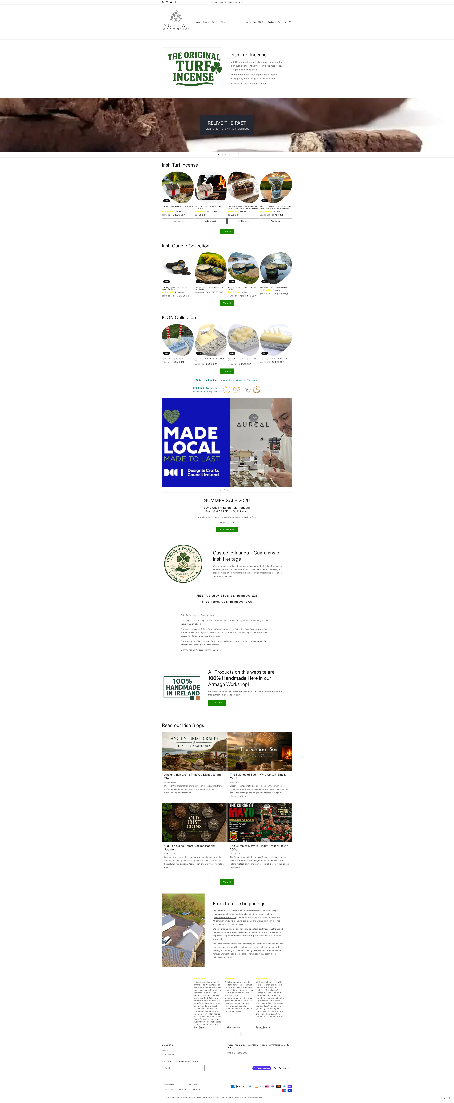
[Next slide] (235, 154)
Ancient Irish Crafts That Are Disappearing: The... (193, 776)
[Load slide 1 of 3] (220, 490)
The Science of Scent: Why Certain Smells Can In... (258, 776)
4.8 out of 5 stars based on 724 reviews (239, 380)
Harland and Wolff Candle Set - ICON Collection (209, 360)
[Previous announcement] (201, 2)
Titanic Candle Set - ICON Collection (274, 359)
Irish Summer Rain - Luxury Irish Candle (276, 287)
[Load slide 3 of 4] (226, 155)
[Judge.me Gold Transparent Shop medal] (226, 389)
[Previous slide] (213, 154)
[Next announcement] (252, 2)
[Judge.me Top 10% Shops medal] (256, 389)
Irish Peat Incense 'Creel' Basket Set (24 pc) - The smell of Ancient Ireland (242, 207)
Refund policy (202, 1097)
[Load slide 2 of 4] (222, 155)
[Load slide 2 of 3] (224, 490)
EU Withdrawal (168, 1055)
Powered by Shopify (188, 1097)
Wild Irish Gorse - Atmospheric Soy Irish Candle (209, 288)
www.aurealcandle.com (225, 917)
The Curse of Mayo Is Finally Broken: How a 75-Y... (259, 847)
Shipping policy (240, 1097)
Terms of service (227, 1097)
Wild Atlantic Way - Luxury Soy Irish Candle (241, 288)
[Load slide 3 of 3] (227, 490)
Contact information (255, 1097)
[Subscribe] (201, 1068)
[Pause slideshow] (241, 154)
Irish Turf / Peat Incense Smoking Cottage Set (208, 207)
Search (165, 1050)
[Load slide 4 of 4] (229, 155)
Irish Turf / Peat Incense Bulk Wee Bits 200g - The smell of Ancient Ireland (275, 207)
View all (227, 231)
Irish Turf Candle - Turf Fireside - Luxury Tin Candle (175, 288)
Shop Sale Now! (227, 529)
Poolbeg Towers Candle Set (173, 359)
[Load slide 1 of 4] (218, 155)
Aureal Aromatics (174, 1097)
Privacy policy (214, 1097)
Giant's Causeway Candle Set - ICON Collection (242, 360)
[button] (205, 22)
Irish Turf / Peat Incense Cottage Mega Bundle (177, 207)
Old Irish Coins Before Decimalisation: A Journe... (191, 847)
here (230, 576)
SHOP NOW (217, 703)
